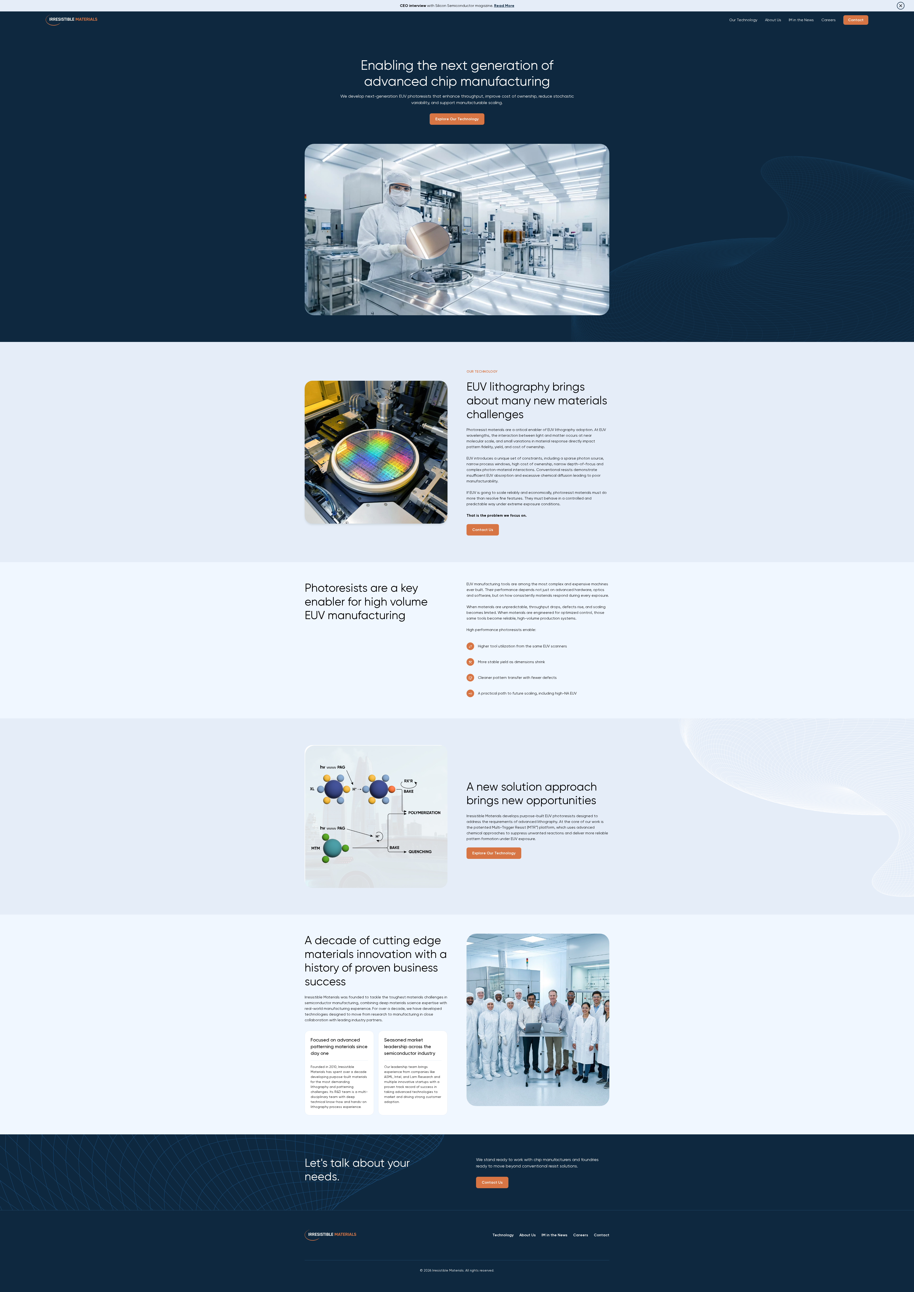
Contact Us (482, 529)
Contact (856, 20)
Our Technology (743, 20)
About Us (773, 20)
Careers (828, 20)
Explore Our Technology (457, 119)
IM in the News (801, 20)
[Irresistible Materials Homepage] (71, 20)
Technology (503, 1235)
